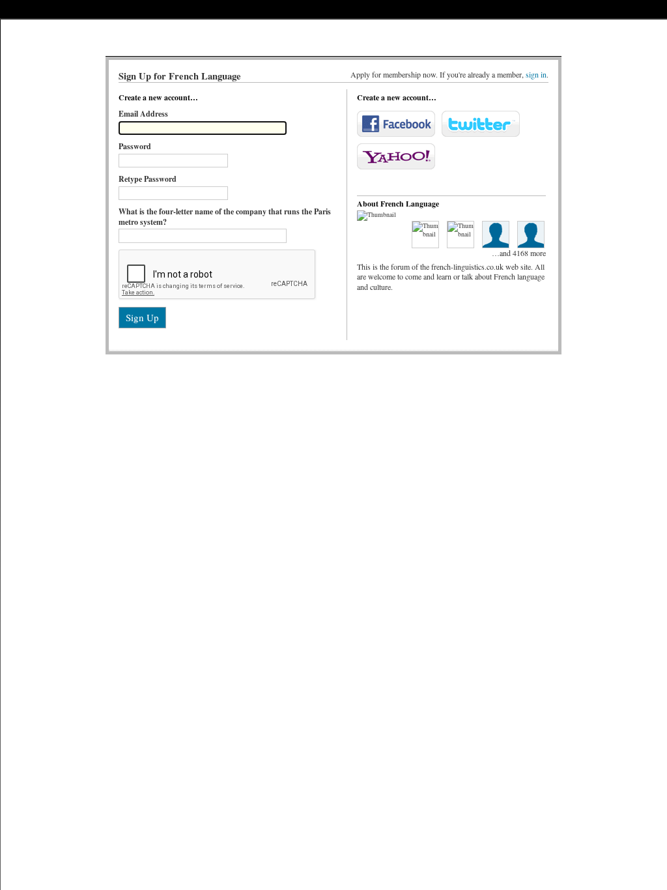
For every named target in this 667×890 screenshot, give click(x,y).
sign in (536, 74)
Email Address (143, 113)
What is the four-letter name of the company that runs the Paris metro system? (225, 216)
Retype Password (148, 178)
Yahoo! (396, 156)
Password (135, 146)
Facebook (396, 124)
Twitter (481, 124)
